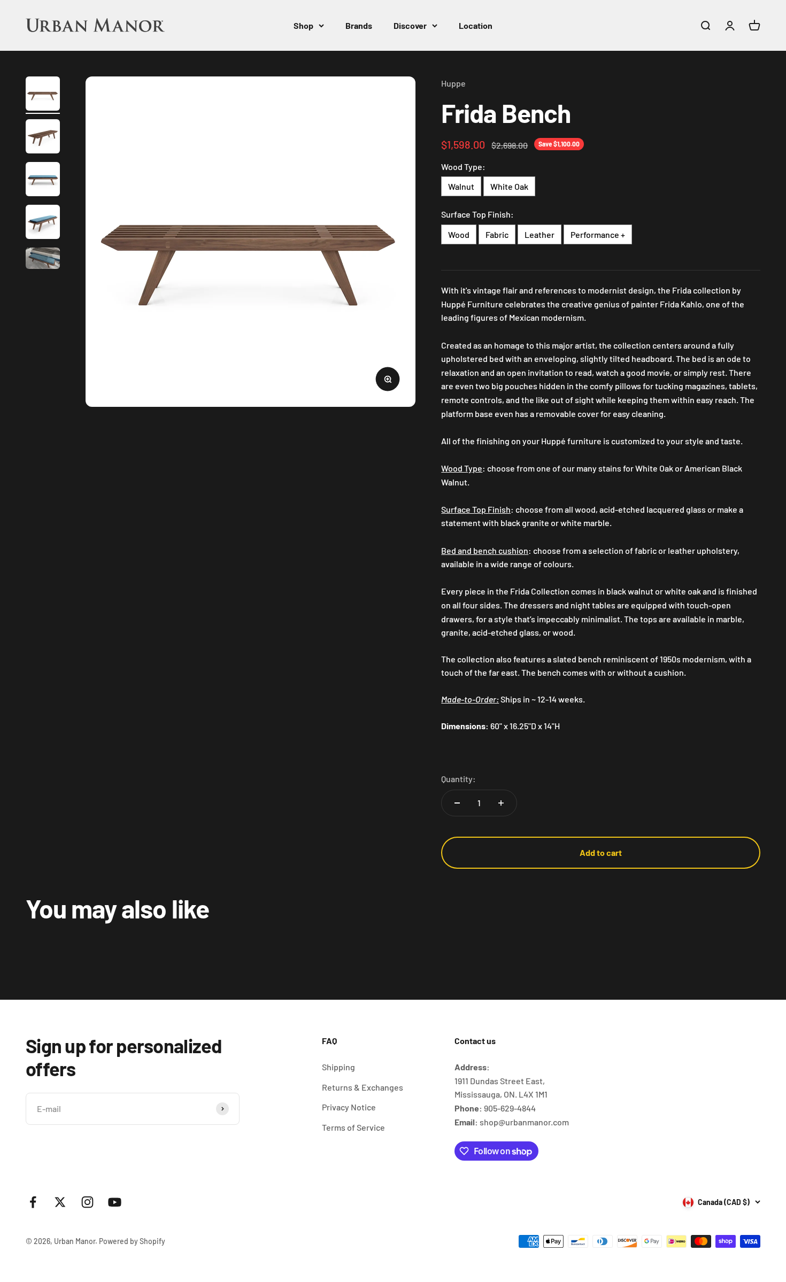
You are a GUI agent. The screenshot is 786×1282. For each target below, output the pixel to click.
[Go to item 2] (43, 138)
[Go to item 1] (43, 95)
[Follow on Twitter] (60, 1202)
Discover (410, 25)
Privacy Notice (349, 1107)
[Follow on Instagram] (87, 1202)
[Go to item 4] (43, 223)
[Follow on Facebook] (33, 1202)
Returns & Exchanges (362, 1087)
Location (475, 25)
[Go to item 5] (43, 260)
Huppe (453, 83)
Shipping (338, 1067)
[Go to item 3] (43, 180)
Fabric (497, 234)
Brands (358, 25)
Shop (303, 25)
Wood (458, 234)
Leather (539, 234)
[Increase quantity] (501, 803)
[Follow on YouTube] (114, 1202)
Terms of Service (353, 1127)
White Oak (509, 186)
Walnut (461, 186)
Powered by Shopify (132, 1241)
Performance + (598, 234)
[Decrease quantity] (457, 803)
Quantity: (458, 779)
